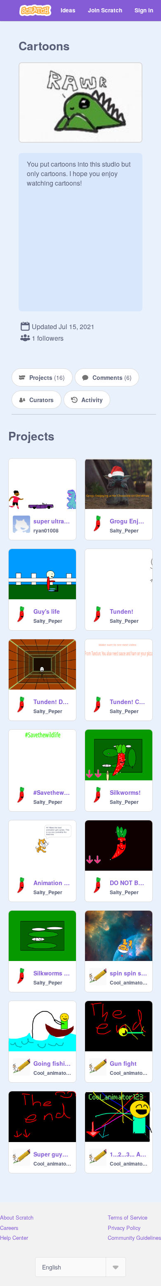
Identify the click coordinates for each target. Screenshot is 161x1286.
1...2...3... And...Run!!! (128, 1154)
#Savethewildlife (52, 792)
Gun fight (123, 1063)
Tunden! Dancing (52, 701)
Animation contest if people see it (52, 883)
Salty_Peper (124, 530)
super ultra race (52, 521)
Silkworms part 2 (52, 973)
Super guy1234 (52, 1154)
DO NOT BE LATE (128, 883)
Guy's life (46, 611)
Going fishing (52, 1063)
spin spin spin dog (128, 973)
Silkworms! (125, 792)
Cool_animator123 (128, 982)
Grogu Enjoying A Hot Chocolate (128, 521)
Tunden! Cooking (128, 701)
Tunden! (121, 611)
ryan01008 (46, 530)
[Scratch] (35, 10)
